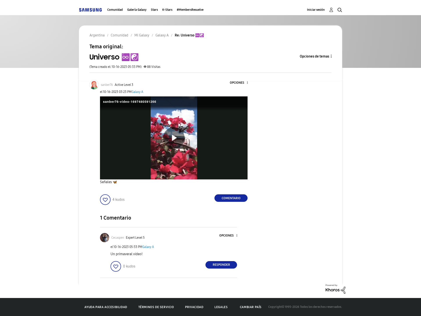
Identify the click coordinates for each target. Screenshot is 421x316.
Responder (221, 265)
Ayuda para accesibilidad (105, 307)
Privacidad (194, 307)
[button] (240, 83)
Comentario (231, 198)
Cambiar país (251, 307)
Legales (221, 307)
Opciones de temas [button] (314, 56)
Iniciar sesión (316, 10)
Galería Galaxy (136, 10)
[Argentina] (90, 10)
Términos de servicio (156, 307)
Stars (154, 10)
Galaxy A (137, 92)
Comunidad (115, 10)
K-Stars (167, 10)
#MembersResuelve (190, 10)
